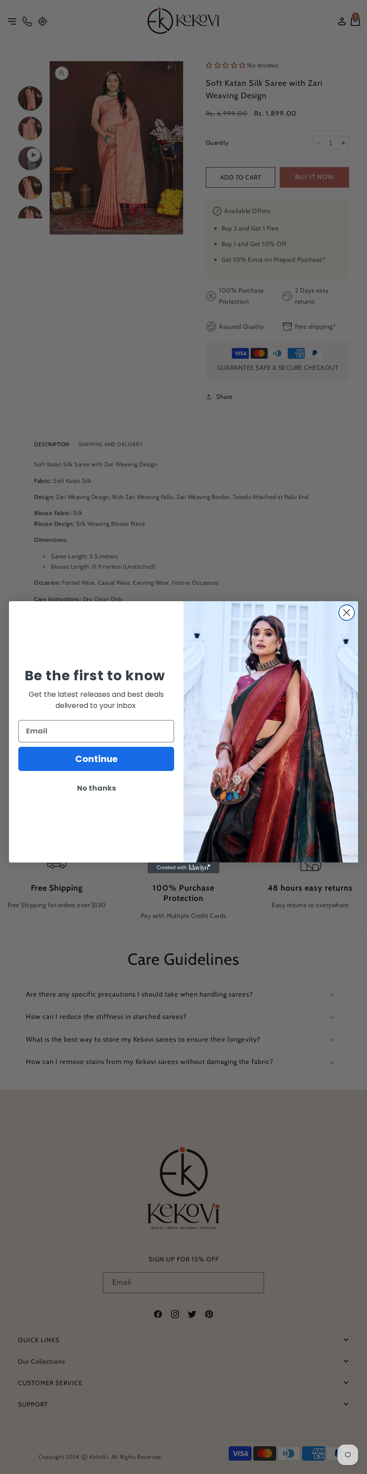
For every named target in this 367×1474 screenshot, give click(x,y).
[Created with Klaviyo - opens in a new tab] (183, 868)
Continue (96, 759)
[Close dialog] (346, 612)
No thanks (96, 788)
